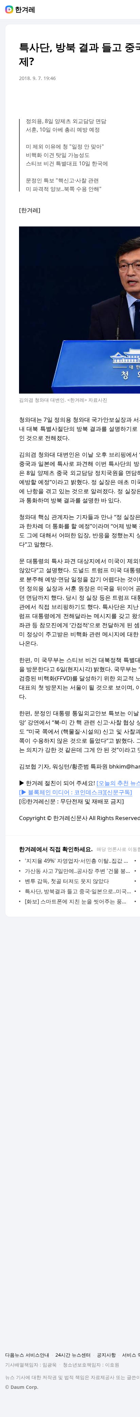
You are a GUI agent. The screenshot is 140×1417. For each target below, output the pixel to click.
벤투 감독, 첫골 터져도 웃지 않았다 (67, 881)
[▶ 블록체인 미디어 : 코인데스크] (62, 792)
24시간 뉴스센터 (73, 1355)
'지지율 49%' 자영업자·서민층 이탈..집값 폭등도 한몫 (78, 860)
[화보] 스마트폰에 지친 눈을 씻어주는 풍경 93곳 (78, 901)
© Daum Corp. (21, 1387)
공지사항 (106, 1355)
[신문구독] (118, 792)
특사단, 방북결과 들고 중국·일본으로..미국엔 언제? (78, 891)
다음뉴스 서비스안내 (27, 1355)
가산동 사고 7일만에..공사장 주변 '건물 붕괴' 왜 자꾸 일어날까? (78, 871)
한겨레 (25, 9)
